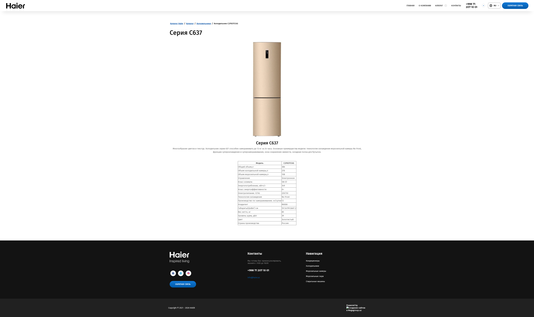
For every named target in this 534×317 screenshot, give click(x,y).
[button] (515, 5)
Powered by (352, 305)
